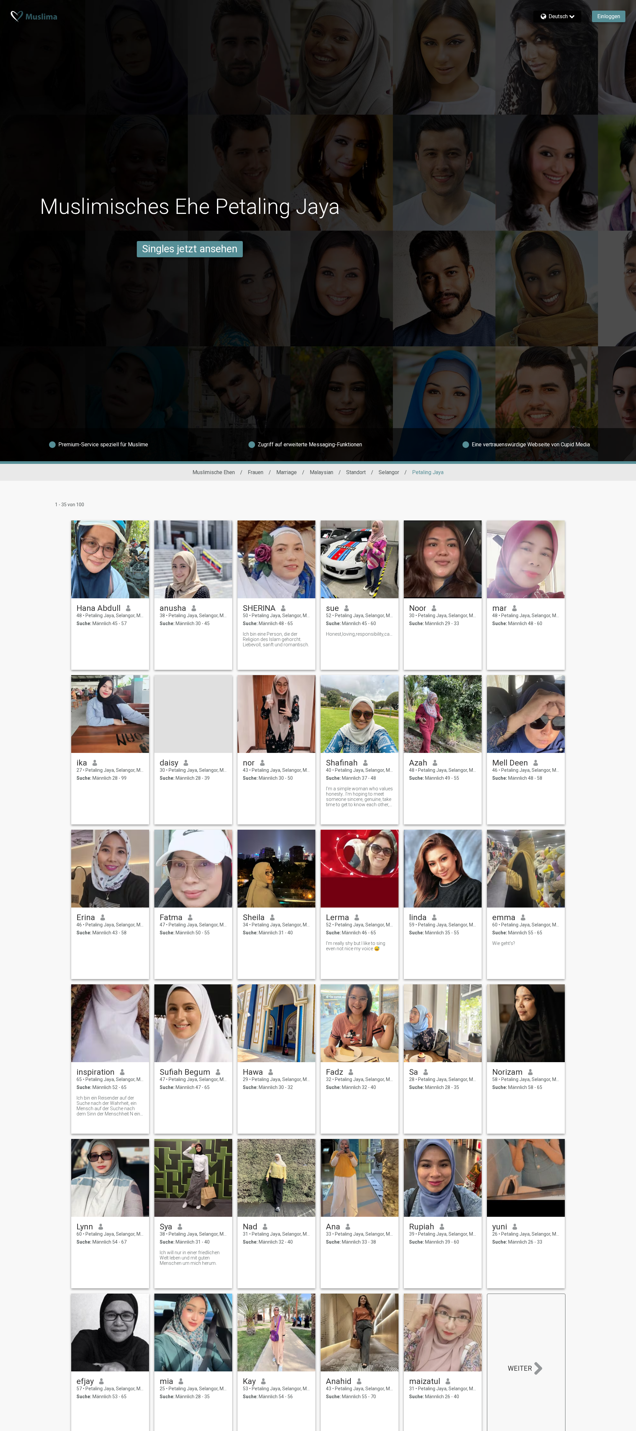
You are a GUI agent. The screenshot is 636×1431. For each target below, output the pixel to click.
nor (249, 762)
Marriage (286, 472)
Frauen (255, 472)
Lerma (337, 917)
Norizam (507, 1072)
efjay (85, 1381)
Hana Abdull (99, 608)
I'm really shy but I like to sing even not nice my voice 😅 (355, 946)
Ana (333, 1226)
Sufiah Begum (185, 1072)
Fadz (334, 1072)
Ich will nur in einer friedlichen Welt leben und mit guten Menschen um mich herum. (190, 1258)
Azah (418, 762)
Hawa (253, 1072)
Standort (356, 472)
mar (499, 608)
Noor (417, 608)
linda (418, 917)
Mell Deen (510, 762)
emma (503, 917)
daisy (169, 762)
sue (332, 608)
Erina (86, 917)
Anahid (338, 1381)
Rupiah (421, 1226)
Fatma (171, 917)
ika (82, 762)
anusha (173, 608)
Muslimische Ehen (213, 472)
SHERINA (259, 608)
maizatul (424, 1381)
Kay (249, 1381)
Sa (413, 1072)
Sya (166, 1226)
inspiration (96, 1072)
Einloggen (608, 16)
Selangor (389, 472)
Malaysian (321, 472)
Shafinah (342, 762)
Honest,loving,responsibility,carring (359, 634)
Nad (250, 1226)
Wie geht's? (503, 943)
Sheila (254, 917)
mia (166, 1381)
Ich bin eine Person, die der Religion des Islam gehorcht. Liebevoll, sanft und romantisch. (276, 639)
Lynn (85, 1226)
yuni (499, 1226)
